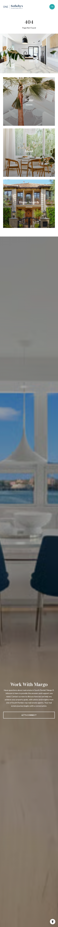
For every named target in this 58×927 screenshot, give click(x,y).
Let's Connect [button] (29, 715)
